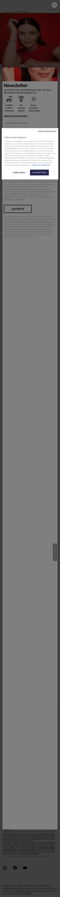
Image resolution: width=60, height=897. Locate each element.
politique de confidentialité (41, 165)
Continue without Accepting (47, 131)
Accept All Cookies (39, 172)
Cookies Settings (19, 172)
